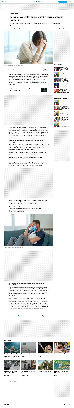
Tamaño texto (13, 316)
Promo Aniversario (63, 1)
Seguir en (45, 69)
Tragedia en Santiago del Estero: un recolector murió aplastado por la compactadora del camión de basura (64, 91)
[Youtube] (64, 404)
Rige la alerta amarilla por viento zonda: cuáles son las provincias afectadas (28, 355)
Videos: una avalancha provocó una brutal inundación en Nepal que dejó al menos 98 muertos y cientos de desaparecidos (64, 80)
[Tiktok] (61, 404)
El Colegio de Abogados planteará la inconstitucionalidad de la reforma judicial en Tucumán (64, 119)
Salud (16, 13)
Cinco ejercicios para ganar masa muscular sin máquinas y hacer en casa (45, 373)
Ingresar (70, 1)
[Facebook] (58, 404)
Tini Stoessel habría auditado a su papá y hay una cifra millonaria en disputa (45, 355)
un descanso (40, 82)
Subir (69, 404)
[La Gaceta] (37, 1)
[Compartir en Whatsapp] (17, 29)
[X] (55, 404)
